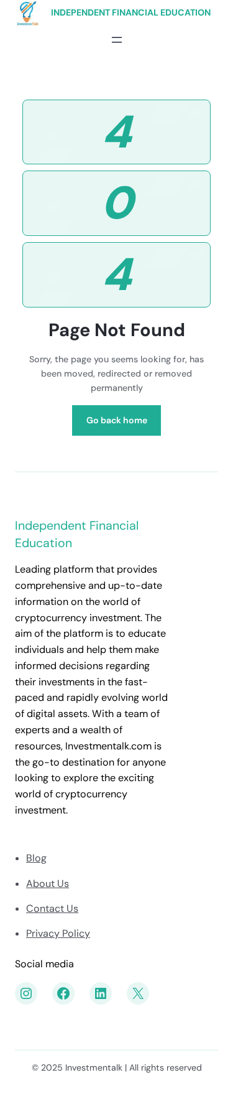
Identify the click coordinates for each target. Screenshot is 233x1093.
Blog (36, 858)
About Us (47, 883)
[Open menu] (116, 39)
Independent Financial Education (131, 12)
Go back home (116, 420)
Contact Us (52, 908)
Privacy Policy (58, 933)
